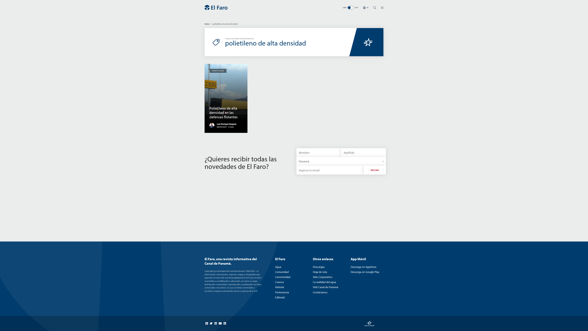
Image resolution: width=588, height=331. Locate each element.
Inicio (207, 24)
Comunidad (282, 272)
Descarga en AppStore (363, 267)
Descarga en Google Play (365, 272)
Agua (278, 267)
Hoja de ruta (320, 272)
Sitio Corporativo (322, 277)
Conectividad (282, 277)
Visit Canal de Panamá (325, 287)
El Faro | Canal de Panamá (216, 7)
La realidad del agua (324, 282)
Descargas (319, 267)
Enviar (375, 170)
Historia (279, 287)
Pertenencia (282, 292)
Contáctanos (320, 292)
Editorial (280, 297)
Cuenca (279, 282)
